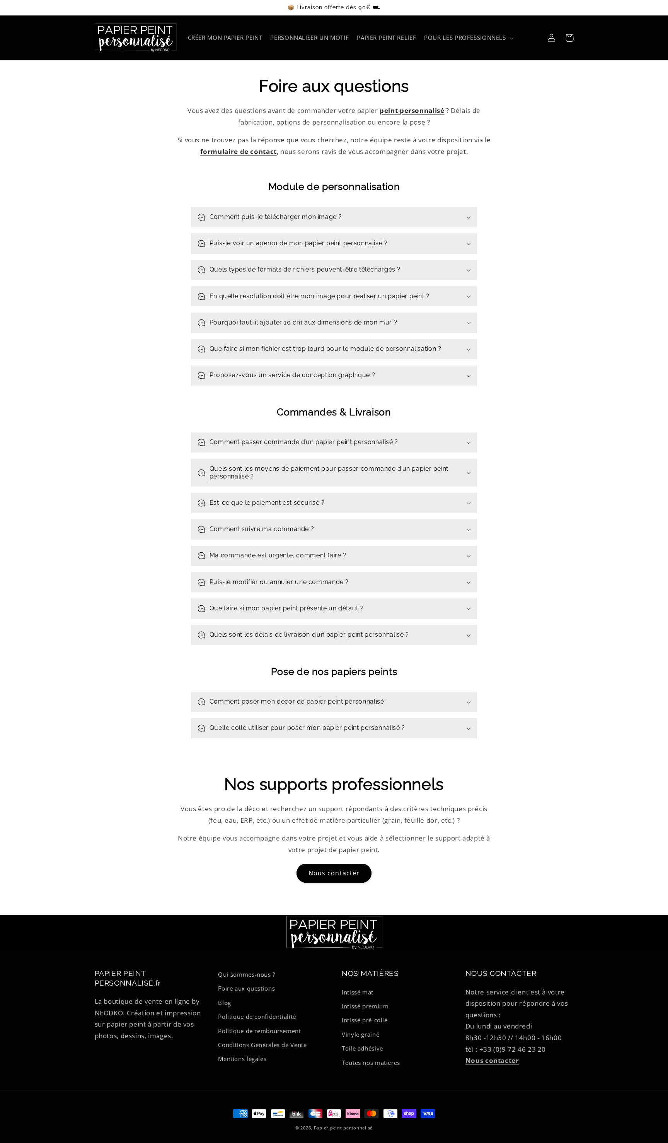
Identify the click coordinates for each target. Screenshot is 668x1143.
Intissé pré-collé (365, 1020)
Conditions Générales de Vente (262, 1045)
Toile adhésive (362, 1048)
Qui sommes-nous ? (246, 974)
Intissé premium (365, 1006)
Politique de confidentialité (257, 1016)
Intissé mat (357, 992)
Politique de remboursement (259, 1031)
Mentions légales (242, 1059)
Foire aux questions (246, 988)
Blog (224, 1002)
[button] (468, 38)
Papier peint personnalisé (343, 1128)
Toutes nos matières (371, 1062)
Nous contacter (334, 873)
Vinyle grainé (360, 1034)
